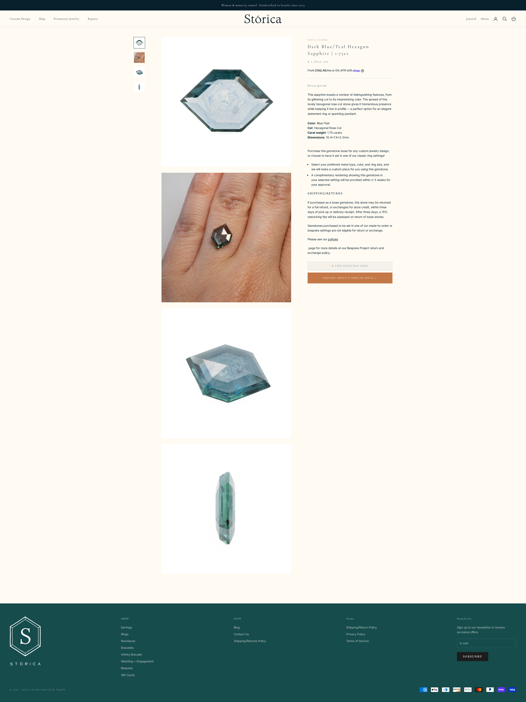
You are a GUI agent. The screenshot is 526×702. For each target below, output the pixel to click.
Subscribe (472, 656)
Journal (471, 19)
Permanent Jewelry (66, 19)
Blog (237, 627)
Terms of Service (357, 641)
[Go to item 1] (139, 42)
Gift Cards (128, 675)
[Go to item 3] (139, 72)
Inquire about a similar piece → (350, 278)
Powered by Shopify (53, 689)
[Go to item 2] (139, 57)
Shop (42, 19)
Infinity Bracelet (131, 654)
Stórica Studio (318, 39)
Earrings (126, 627)
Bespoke (127, 668)
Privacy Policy (355, 634)
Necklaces (128, 641)
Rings (124, 634)
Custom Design (20, 19)
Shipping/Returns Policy (250, 641)
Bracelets (127, 647)
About (484, 19)
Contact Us (241, 634)
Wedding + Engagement (137, 661)
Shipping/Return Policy (361, 627)
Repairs (93, 19)
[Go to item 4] (139, 87)
